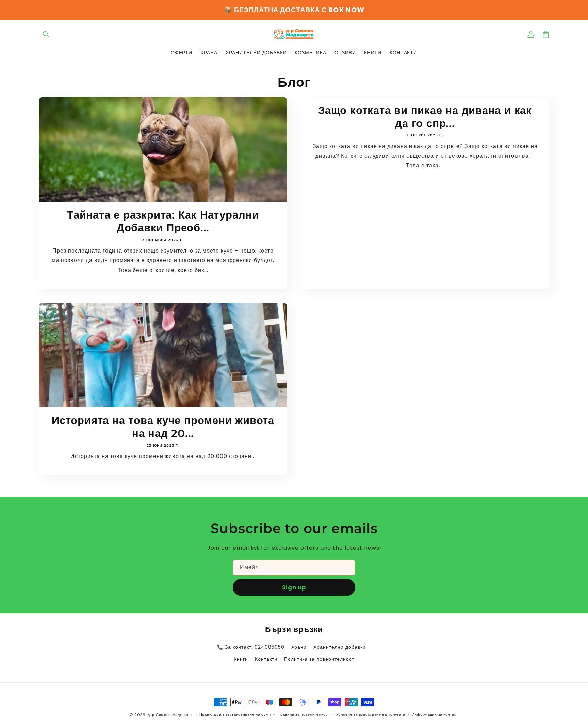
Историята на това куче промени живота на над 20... (163, 427)
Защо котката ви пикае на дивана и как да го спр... (425, 117)
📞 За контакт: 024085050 (250, 647)
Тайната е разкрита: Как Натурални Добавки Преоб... (163, 221)
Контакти (266, 659)
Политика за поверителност (319, 659)
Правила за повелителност (304, 714)
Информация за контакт (435, 714)
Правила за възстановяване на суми (235, 714)
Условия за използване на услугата (370, 714)
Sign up (294, 587)
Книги (241, 659)
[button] (46, 34)
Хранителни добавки (339, 647)
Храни (299, 647)
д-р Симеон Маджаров (170, 715)
